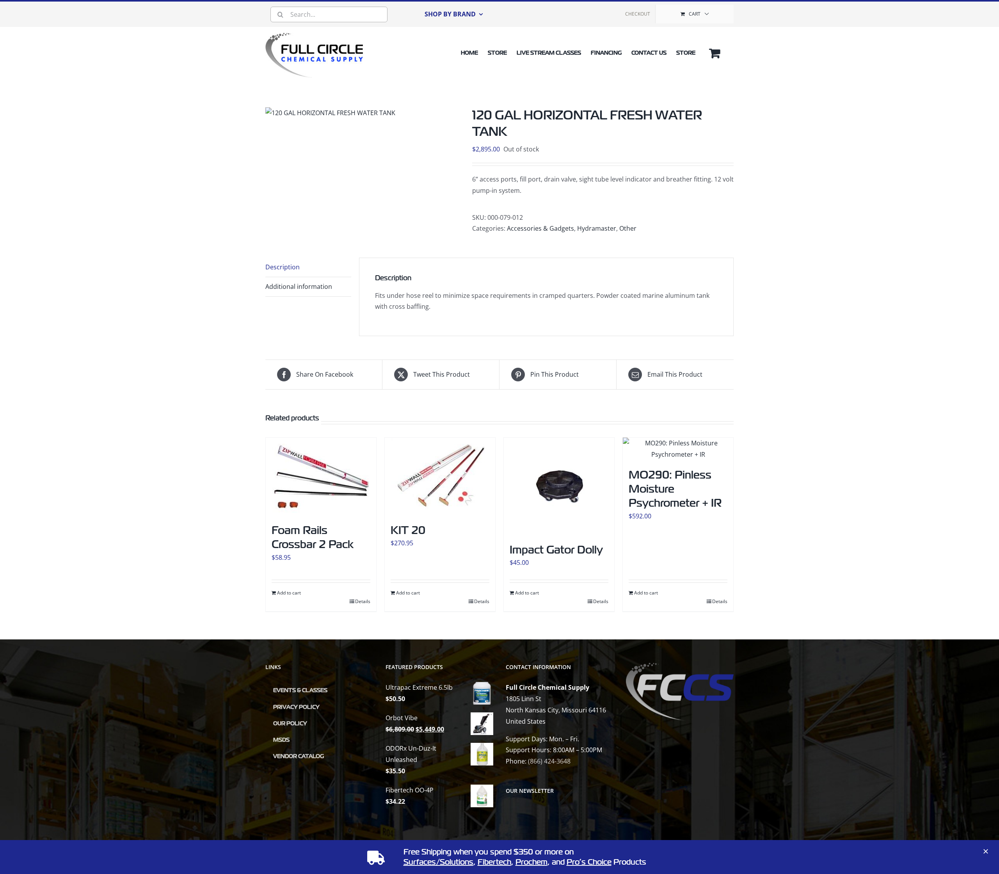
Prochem (531, 862)
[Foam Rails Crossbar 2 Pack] (321, 477)
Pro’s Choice (589, 862)
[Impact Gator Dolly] (559, 486)
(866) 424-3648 (549, 761)
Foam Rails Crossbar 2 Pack (313, 537)
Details (362, 601)
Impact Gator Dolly (556, 550)
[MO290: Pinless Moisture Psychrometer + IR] (678, 449)
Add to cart (289, 592)
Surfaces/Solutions (438, 862)
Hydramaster (596, 228)
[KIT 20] (440, 477)
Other (627, 228)
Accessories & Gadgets (540, 228)
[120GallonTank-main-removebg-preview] (330, 113)
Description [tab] (282, 267)
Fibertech (494, 862)
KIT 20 (408, 530)
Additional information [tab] (298, 286)
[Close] (985, 851)
